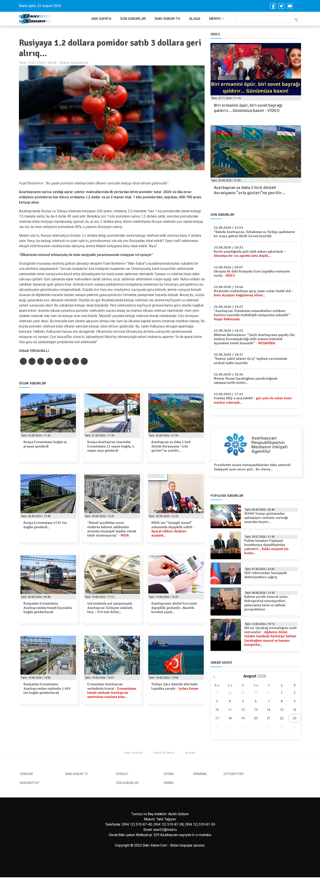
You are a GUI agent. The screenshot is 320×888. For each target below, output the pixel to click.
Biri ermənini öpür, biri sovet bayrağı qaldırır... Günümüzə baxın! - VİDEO (248, 108)
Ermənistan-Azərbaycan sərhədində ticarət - (111, 690)
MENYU (215, 19)
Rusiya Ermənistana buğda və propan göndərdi (45, 444)
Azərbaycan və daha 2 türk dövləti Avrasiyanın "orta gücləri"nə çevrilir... (171, 446)
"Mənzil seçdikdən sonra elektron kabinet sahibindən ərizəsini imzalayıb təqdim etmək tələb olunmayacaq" (111, 529)
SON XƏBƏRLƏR (133, 19)
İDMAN (168, 783)
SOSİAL (169, 774)
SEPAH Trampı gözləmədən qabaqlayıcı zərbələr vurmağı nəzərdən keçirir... (266, 517)
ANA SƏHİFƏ (101, 19)
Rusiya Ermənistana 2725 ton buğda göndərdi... (45, 525)
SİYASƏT (122, 774)
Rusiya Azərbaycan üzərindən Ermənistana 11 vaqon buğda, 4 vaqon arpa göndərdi (110, 446)
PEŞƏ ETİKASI (164, 752)
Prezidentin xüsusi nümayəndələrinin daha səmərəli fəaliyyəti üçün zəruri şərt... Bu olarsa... (252, 467)
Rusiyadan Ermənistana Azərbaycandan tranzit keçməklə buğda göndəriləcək (48, 607)
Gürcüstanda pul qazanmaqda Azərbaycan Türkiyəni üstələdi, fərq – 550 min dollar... (110, 607)
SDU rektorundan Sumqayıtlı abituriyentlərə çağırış (265, 575)
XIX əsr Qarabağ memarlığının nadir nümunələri (270, 636)
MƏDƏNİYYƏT (30, 783)
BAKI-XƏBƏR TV (167, 19)
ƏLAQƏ (194, 19)
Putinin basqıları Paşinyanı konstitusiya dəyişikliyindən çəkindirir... (266, 546)
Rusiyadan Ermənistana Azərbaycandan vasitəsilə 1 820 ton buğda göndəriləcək (47, 688)
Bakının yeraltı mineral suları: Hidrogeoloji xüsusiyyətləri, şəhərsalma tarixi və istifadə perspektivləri (266, 603)
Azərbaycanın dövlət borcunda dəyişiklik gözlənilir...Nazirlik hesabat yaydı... (174, 607)
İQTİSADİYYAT (234, 774)
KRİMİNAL (200, 774)
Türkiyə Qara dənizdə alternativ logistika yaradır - (174, 686)
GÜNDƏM (26, 774)
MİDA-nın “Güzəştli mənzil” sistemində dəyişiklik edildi (172, 529)
